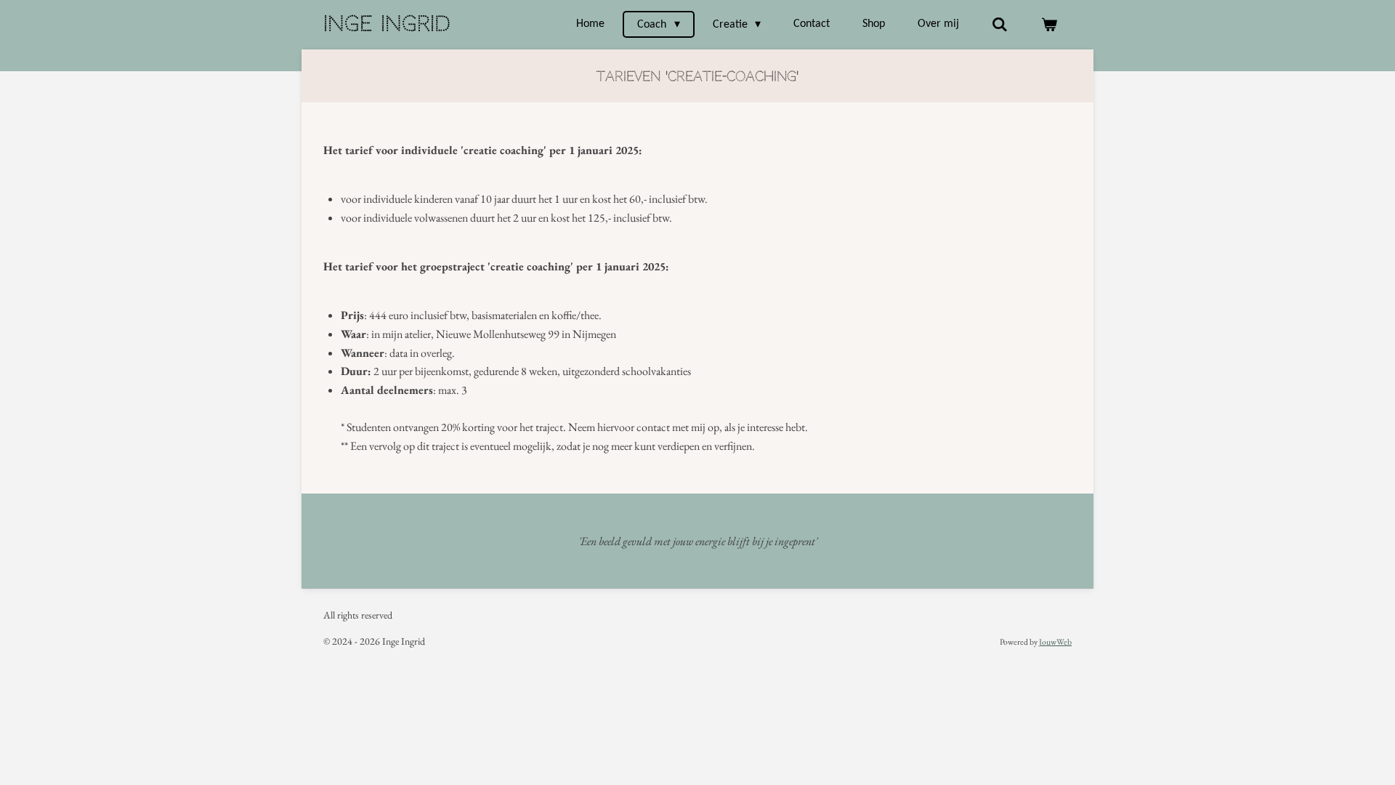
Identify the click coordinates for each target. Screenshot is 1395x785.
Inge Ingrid (386, 24)
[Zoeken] (999, 25)
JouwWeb (1055, 641)
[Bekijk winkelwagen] (1049, 25)
